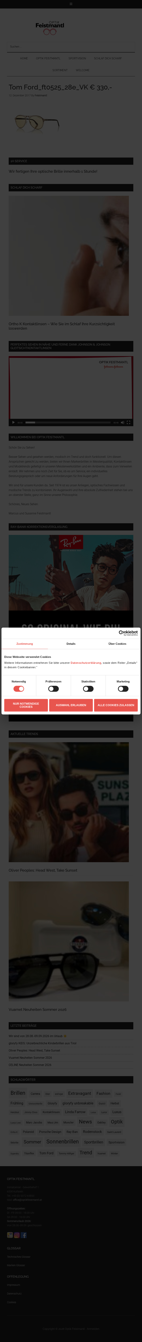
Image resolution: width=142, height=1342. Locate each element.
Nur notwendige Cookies (26, 705)
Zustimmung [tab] (24, 643)
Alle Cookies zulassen (116, 705)
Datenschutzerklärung (86, 662)
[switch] (53, 689)
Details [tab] (71, 643)
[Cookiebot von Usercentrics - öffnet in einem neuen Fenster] (121, 633)
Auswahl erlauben (71, 705)
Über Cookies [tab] (117, 643)
